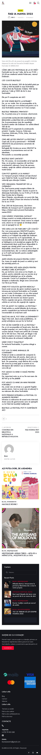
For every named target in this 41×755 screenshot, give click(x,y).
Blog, (15, 581)
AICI (23, 97)
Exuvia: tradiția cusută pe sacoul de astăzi (24, 604)
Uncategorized (24, 609)
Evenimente (11, 502)
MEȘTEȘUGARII (12, 551)
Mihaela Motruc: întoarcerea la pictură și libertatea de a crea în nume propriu (24, 586)
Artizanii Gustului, (20, 592)
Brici (6, 456)
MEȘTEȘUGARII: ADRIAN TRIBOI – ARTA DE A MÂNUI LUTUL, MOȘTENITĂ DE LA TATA (19, 554)
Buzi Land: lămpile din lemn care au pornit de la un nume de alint (24, 595)
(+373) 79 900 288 (8, 732)
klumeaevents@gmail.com (11, 742)
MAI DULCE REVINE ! (10, 504)
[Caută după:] (20, 572)
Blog (20, 10)
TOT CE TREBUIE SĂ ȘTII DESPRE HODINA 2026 (25, 613)
